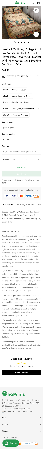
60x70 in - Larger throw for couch (17, 96)
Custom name (7, 122)
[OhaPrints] (21, 3)
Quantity (5, 159)
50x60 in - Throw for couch (14, 89)
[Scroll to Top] (38, 436)
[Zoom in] (36, 34)
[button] (38, 3)
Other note (6, 146)
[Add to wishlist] (36, 10)
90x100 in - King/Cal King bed (15, 114)
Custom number (8, 134)
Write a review (21, 372)
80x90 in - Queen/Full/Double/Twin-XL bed (21, 108)
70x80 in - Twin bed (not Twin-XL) (16, 102)
